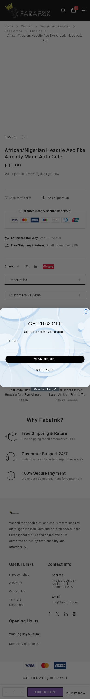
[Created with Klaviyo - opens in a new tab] (45, 389)
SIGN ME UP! (45, 359)
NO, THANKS (45, 370)
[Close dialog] (86, 311)
